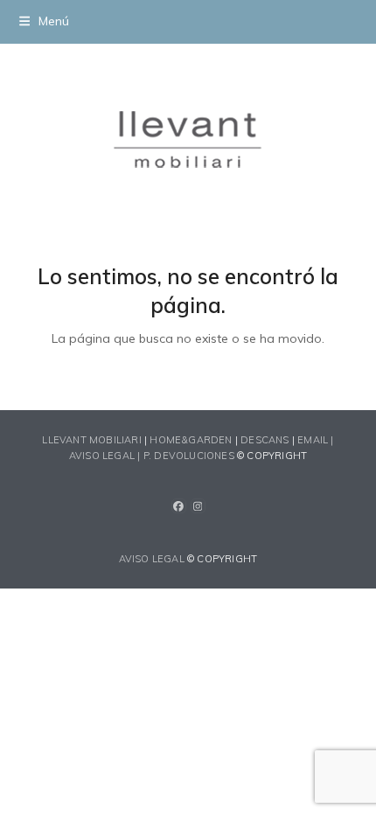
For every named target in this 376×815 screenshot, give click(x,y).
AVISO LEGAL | (106, 455)
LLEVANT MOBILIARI (93, 440)
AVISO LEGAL (152, 559)
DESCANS (264, 440)
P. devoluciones (188, 455)
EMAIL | (315, 440)
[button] (44, 21)
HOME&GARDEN (191, 440)
